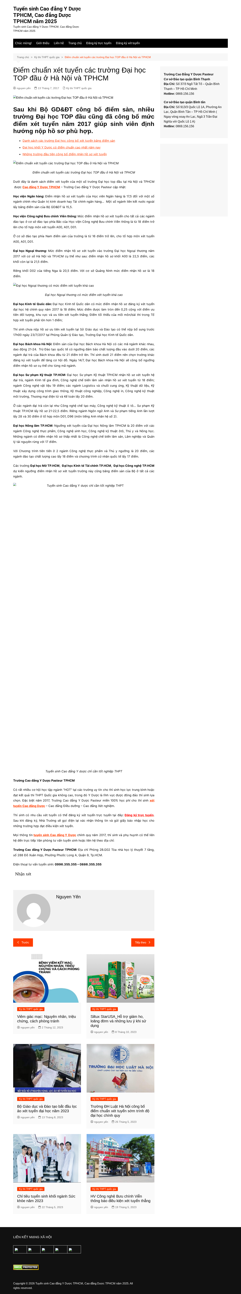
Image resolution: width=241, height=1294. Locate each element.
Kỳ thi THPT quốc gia (79, 88)
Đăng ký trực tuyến (98, 43)
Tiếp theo (140, 942)
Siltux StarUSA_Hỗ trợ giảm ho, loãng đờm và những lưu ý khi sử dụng (118, 1021)
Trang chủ (75, 43)
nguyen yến (24, 88)
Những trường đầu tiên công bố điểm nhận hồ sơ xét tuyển (65, 154)
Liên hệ (59, 43)
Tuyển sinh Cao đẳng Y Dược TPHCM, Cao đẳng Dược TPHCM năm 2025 (47, 15)
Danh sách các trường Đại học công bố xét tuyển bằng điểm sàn (69, 140)
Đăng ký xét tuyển (128, 43)
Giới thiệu (42, 43)
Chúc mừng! (23, 43)
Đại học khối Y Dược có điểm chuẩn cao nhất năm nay (62, 147)
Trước (25, 942)
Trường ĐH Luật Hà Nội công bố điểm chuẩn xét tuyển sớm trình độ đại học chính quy (120, 1110)
